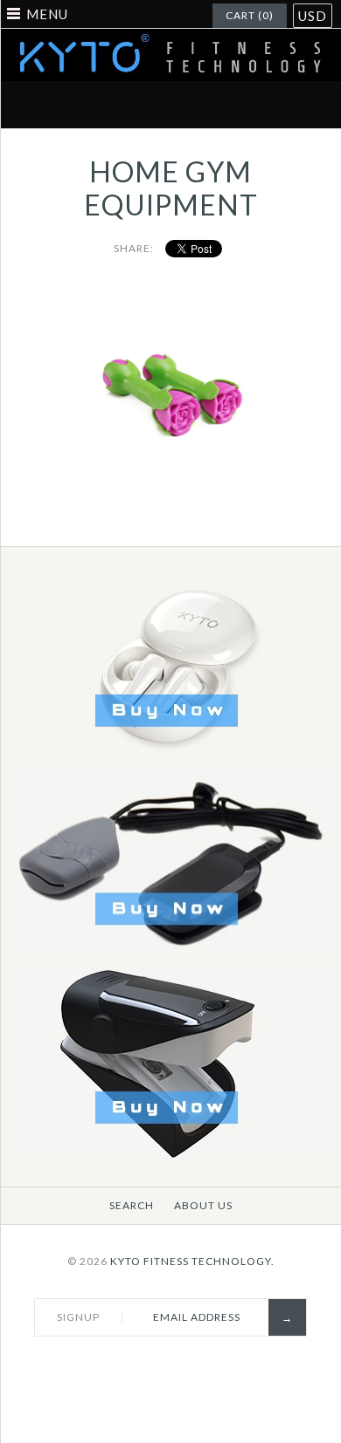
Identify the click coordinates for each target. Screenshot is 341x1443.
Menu (47, 14)
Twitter (109, 104)
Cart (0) (250, 15)
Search (131, 1205)
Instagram (232, 104)
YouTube (273, 104)
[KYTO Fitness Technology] (170, 39)
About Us (203, 1205)
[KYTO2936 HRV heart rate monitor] (170, 1153)
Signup (78, 1316)
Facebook (68, 104)
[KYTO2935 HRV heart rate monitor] (170, 954)
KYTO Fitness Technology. (192, 1261)
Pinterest (150, 104)
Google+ (191, 104)
